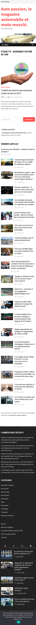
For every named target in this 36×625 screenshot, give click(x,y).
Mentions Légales (7, 527)
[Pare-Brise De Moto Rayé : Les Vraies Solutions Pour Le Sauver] (7, 249)
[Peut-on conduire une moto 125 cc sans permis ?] (7, 599)
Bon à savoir (5, 87)
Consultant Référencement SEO (12, 531)
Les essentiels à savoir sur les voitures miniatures (17, 472)
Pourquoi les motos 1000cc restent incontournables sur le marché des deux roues (24, 374)
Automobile (5, 492)
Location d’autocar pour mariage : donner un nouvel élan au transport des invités (24, 215)
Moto (3, 502)
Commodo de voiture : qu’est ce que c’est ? (15, 470)
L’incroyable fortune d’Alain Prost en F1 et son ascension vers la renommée (24, 360)
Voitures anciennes (7, 516)
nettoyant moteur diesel (17, 415)
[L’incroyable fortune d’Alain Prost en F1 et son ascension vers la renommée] (7, 357)
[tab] (5, 546)
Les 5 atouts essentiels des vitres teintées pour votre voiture (24, 399)
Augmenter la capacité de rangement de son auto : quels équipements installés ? (23, 566)
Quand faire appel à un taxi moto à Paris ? (24, 579)
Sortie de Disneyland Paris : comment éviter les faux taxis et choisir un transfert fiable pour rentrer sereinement (22, 264)
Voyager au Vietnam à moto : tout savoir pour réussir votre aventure (24, 278)
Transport (4, 512)
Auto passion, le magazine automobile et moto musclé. (16, 16)
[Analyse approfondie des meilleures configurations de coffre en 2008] (7, 329)
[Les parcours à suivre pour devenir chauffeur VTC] (6, 552)
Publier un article (8, 129)
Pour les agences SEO (8, 534)
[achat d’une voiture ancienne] (7, 588)
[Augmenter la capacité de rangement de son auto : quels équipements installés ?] (7, 563)
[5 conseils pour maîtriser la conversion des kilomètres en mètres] (7, 385)
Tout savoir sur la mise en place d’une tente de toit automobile (23, 227)
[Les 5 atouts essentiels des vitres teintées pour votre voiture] (7, 397)
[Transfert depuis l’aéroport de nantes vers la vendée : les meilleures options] (7, 160)
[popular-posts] (5, 546)
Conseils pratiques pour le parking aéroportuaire (24, 239)
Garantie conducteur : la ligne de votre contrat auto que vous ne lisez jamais (24, 189)
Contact (4, 537)
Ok (18, 622)
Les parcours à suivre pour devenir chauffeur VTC (23, 552)
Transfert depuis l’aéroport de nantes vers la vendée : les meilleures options (24, 162)
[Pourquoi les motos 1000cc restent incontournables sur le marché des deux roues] (7, 372)
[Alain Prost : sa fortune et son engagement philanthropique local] (7, 289)
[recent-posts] (14, 546)
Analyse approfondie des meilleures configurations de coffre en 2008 (23, 331)
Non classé (4, 505)
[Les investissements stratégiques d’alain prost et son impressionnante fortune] (7, 342)
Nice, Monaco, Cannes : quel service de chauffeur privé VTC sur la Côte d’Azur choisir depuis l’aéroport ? (24, 175)
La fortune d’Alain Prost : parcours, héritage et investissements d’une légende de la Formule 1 (23, 317)
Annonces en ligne (7, 485)
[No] (33, 618)
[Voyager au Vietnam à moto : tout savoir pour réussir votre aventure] (7, 276)
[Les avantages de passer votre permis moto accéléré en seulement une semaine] (7, 200)
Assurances (5, 489)
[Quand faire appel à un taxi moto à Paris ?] (7, 578)
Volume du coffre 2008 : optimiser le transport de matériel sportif (23, 304)
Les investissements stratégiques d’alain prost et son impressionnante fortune (24, 345)
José (8, 97)
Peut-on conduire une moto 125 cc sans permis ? (24, 600)
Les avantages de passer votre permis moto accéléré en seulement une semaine (24, 202)
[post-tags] (30, 546)
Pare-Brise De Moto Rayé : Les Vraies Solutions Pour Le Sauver (23, 251)
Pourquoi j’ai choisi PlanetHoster (14, 133)
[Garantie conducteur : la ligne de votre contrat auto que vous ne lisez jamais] (7, 187)
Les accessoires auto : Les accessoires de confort (17, 446)
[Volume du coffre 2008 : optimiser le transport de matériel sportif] (7, 302)
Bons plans (5, 499)
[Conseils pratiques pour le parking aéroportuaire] (7, 238)
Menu (6, 45)
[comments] (22, 546)
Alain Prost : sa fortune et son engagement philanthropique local (23, 291)
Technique (4, 509)
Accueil (3, 524)
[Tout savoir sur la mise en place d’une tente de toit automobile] (7, 225)
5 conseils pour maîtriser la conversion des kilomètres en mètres (24, 386)
